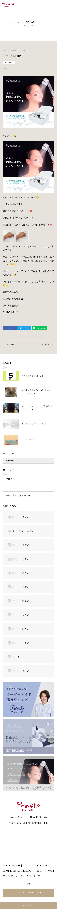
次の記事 (46, 344)
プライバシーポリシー (14, 876)
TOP (5, 865)
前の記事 (11, 344)
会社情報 (47, 871)
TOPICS (26, 865)
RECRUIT (29, 871)
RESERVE (28, 905)
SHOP (35, 865)
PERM (6, 871)
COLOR (44, 865)
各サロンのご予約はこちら (28, 893)
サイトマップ (33, 876)
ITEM (39, 871)
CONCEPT (14, 865)
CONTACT (16, 871)
